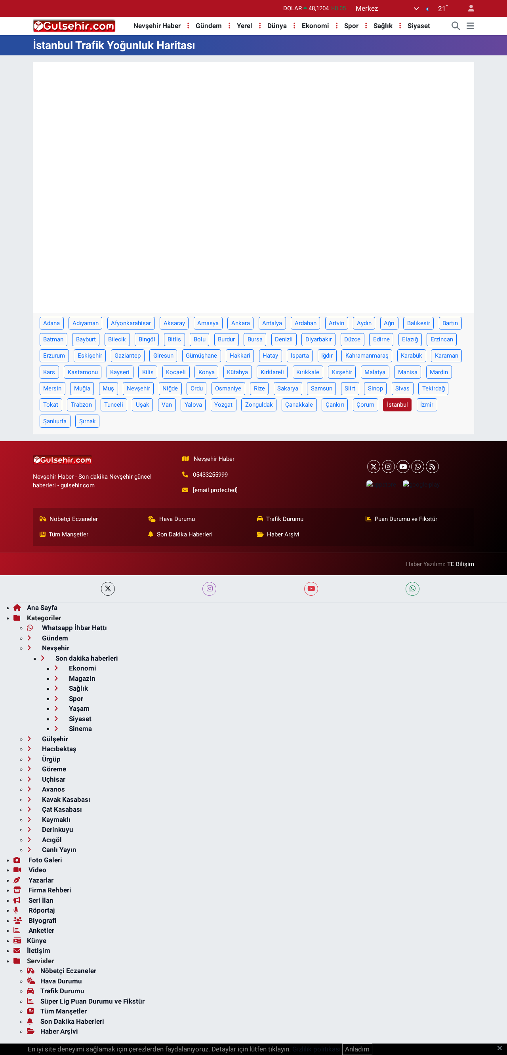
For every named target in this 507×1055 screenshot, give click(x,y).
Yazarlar (40, 880)
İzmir (426, 404)
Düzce (352, 339)
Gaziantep (127, 355)
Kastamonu (83, 372)
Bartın (450, 323)
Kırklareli (272, 372)
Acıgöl (51, 840)
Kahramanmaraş (367, 355)
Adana (51, 323)
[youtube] (311, 589)
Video (36, 870)
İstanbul (397, 404)
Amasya (208, 323)
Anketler (40, 930)
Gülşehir (54, 739)
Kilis (148, 372)
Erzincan (442, 339)
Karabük (411, 355)
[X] (373, 466)
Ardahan (305, 323)
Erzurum (54, 355)
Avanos (52, 789)
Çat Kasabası (61, 809)
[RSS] (432, 466)
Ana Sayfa (42, 608)
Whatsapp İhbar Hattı (73, 628)
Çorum (365, 404)
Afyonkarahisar (131, 323)
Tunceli (113, 404)
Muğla (82, 388)
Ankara (240, 323)
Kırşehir (342, 372)
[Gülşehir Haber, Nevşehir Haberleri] (74, 25)
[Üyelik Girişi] (467, 8)
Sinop (375, 388)
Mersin (52, 388)
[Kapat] (502, 1049)
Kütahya (237, 372)
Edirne (381, 339)
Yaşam (78, 708)
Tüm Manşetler (68, 534)
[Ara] (455, 26)
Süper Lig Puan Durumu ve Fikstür (92, 1001)
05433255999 (210, 474)
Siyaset (419, 26)
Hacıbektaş (58, 749)
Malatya (374, 372)
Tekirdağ (433, 388)
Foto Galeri (44, 860)
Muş (108, 388)
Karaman (446, 355)
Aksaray (174, 323)
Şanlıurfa (55, 421)
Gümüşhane (201, 355)
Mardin (439, 372)
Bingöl (147, 339)
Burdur (226, 339)
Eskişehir (90, 355)
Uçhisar (52, 779)
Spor (351, 26)
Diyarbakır (318, 339)
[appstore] (381, 484)
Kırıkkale (307, 372)
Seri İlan (40, 900)
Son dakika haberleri (86, 658)
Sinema (79, 729)
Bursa (255, 339)
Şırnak (87, 421)
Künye (36, 941)
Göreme (53, 769)
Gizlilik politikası (316, 1049)
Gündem (209, 26)
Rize (259, 388)
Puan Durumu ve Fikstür (406, 519)
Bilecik (117, 339)
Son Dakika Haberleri (185, 534)
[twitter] (108, 589)
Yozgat (223, 404)
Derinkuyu (56, 829)
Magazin (81, 678)
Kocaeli (176, 372)
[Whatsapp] (417, 466)
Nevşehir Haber (157, 26)
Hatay (270, 355)
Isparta (300, 355)
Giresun (163, 355)
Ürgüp (50, 759)
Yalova (193, 404)
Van (167, 404)
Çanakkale (299, 404)
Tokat (50, 404)
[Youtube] (403, 466)
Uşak (142, 404)
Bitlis (174, 339)
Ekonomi (315, 26)
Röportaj (41, 910)
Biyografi (42, 920)
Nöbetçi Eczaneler (74, 519)
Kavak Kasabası (65, 799)
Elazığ (410, 339)
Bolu (200, 339)
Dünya (277, 26)
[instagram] (209, 589)
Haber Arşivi (283, 534)
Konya (206, 372)
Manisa (407, 372)
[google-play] (421, 484)
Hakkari (240, 355)
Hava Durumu (177, 519)
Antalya (272, 323)
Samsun (321, 388)
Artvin (336, 323)
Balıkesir (418, 323)
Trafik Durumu (284, 519)
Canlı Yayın (58, 850)
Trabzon (81, 404)
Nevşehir (138, 388)
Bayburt (86, 339)
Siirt (350, 388)
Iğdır (327, 355)
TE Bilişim (460, 564)
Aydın (364, 323)
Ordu (197, 388)
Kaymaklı (55, 820)
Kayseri (120, 372)
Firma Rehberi (49, 890)
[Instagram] (388, 466)
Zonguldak (259, 404)
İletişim (38, 951)
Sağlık (383, 26)
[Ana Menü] (470, 26)
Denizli (284, 339)
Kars (49, 372)
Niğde (170, 388)
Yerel (244, 26)
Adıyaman (85, 323)
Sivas (402, 388)
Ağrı (389, 323)
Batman (53, 339)
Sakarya (287, 388)
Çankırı (335, 404)
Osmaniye (228, 388)
